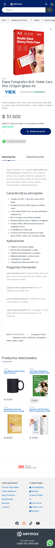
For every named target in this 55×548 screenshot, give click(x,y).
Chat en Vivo (37, 507)
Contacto (5, 507)
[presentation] (52, 467)
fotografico (41, 337)
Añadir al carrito (37, 131)
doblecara (31, 337)
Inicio (4, 20)
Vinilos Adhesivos (9, 491)
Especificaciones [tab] (35, 157)
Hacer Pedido (37, 495)
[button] (51, 29)
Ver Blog (35, 511)
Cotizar (34, 400)
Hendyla (34, 491)
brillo (24, 337)
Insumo (32, 407)
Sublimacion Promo (19, 20)
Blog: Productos (8, 495)
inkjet (9, 340)
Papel (36, 20)
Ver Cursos (36, 503)
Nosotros (5, 503)
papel (21, 340)
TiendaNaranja (37, 487)
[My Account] (46, 4)
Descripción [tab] (8, 157)
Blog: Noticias (7, 499)
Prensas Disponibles (10, 487)
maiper (15, 340)
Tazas (6, 369)
